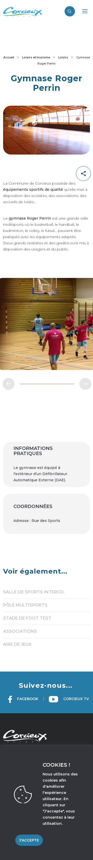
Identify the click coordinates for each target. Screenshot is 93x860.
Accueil (8, 57)
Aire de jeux (17, 644)
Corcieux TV (75, 698)
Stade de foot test (27, 618)
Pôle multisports (25, 605)
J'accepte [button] (29, 840)
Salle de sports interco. (34, 592)
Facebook (27, 698)
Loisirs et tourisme (36, 57)
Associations (20, 631)
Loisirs (63, 57)
